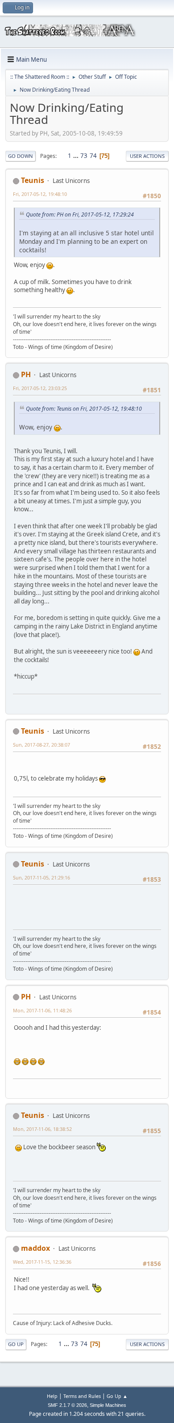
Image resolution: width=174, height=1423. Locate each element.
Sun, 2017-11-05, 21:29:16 (41, 877)
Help (52, 1396)
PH (26, 374)
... (76, 156)
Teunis (32, 180)
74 (93, 156)
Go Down (20, 156)
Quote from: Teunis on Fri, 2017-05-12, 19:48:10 (84, 408)
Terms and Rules (82, 1396)
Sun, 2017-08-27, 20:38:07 (41, 744)
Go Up (16, 1344)
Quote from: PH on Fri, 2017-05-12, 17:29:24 (80, 214)
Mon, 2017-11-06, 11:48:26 (42, 1010)
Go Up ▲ (117, 1396)
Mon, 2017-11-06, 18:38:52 (42, 1129)
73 (83, 156)
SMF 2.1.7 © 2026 (67, 1405)
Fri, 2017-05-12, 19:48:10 (40, 194)
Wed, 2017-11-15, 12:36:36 (42, 1261)
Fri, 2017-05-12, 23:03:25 (40, 388)
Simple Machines (108, 1405)
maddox (35, 1248)
